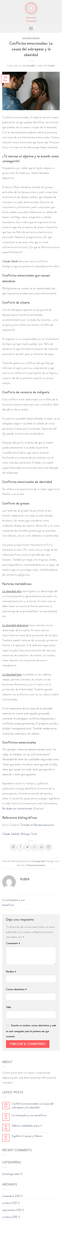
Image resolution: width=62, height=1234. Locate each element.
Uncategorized (31, 38)
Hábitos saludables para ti (27, 1125)
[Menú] (31, 28)
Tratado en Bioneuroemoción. (37, 825)
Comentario (13, 943)
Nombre (11, 971)
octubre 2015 (9, 1217)
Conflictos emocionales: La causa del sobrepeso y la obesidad (33, 1105)
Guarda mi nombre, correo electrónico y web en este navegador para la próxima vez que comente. (31, 1031)
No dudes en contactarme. (17, 808)
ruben (51, 66)
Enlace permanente (36, 865)
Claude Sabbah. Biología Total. (19, 834)
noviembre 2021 (11, 1196)
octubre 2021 (9, 1203)
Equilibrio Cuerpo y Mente (27, 1136)
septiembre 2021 (11, 1210)
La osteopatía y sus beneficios (29, 1115)
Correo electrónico (16, 989)
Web (8, 1007)
